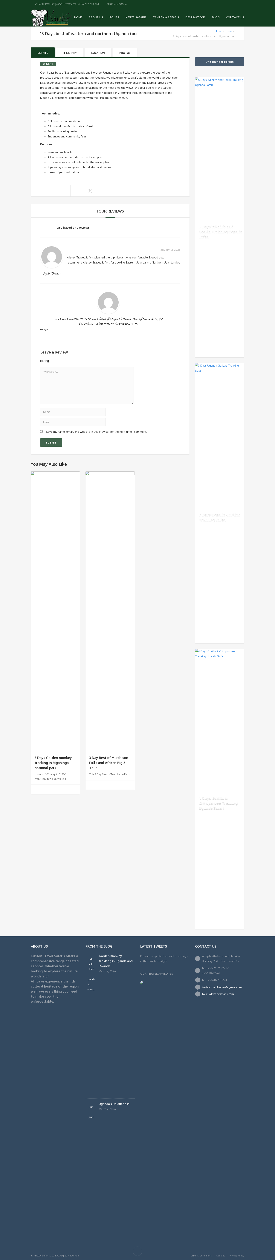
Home (78, 17)
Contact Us (235, 17)
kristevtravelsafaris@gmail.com (222, 987)
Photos (125, 52)
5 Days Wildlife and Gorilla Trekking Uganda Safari (220, 231)
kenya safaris (136, 17)
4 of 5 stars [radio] (70, 360)
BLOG (216, 17)
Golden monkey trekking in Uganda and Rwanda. (116, 961)
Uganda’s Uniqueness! (114, 1104)
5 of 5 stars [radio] (76, 360)
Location (98, 52)
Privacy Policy (237, 1255)
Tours (114, 17)
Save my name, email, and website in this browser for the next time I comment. (96, 431)
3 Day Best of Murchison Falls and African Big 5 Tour (108, 763)
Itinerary (70, 52)
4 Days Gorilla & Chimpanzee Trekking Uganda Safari (218, 802)
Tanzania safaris (166, 17)
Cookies (220, 1255)
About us (96, 17)
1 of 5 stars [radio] (55, 360)
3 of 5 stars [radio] (65, 360)
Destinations (195, 17)
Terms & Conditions (201, 1255)
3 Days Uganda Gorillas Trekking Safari (219, 517)
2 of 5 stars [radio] (60, 360)
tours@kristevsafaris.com (218, 994)
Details (42, 52)
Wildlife (48, 63)
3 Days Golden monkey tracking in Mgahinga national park (53, 763)
